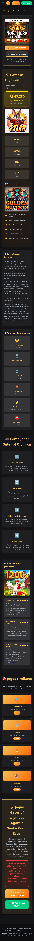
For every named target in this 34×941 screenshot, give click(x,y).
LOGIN (16, 3)
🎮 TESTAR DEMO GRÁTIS (17, 904)
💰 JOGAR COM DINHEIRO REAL (17, 894)
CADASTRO (26, 3)
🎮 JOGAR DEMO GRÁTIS (17, 54)
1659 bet (4, 11)
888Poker (14, 662)
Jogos (10, 11)
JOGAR (17, 713)
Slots (14, 11)
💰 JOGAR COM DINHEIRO (17, 48)
